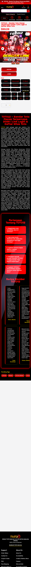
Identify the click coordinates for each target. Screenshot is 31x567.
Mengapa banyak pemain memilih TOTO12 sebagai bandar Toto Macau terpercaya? (15, 259)
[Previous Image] (2, 49)
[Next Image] (28, 49)
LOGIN (9, 74)
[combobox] (14, 10)
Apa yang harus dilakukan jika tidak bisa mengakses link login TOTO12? (14, 239)
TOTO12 (3, 127)
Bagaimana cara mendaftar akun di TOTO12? (13, 230)
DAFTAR (9, 69)
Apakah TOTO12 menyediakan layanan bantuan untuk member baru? (14, 269)
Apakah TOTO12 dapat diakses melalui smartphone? (15, 249)
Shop (2, 7)
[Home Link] (10, 7)
